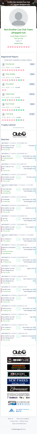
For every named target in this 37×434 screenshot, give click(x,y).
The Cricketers (6, 241)
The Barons (31, 145)
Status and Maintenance (19, 423)
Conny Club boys (6, 189)
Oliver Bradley (10, 74)
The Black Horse (7, 262)
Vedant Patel (18, 43)
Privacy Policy (14, 421)
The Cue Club (18, 38)
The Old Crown (30, 177)
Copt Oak (4, 218)
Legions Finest (6, 156)
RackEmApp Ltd (17, 429)
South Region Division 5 (18, 36)
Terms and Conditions (22, 419)
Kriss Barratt (10, 64)
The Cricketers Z (30, 227)
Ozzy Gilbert (10, 84)
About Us (10, 419)
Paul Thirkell (10, 104)
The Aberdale (5, 199)
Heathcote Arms (30, 208)
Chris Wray (9, 114)
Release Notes (24, 421)
